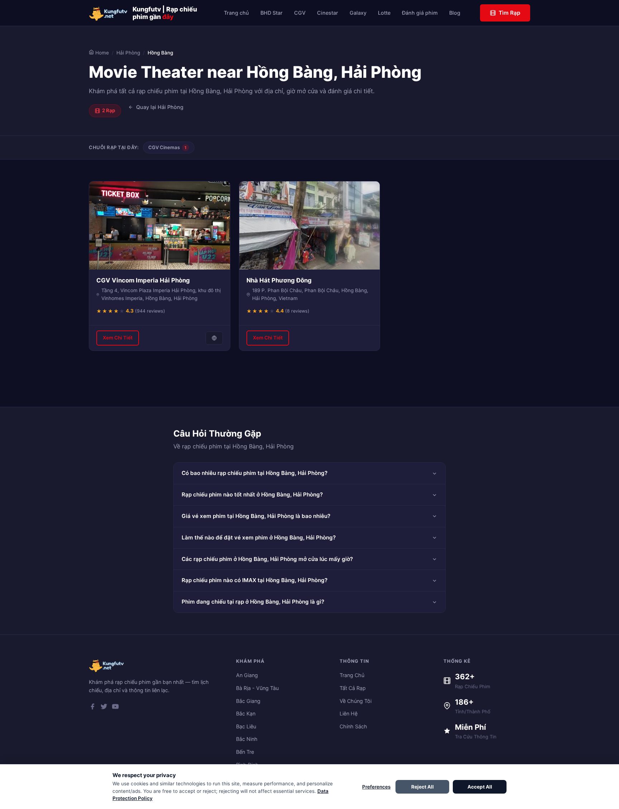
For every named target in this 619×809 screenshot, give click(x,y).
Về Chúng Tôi (355, 701)
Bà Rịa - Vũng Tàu (257, 688)
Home (101, 53)
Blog (454, 13)
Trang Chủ (352, 675)
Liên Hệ (349, 713)
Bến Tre (245, 752)
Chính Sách (353, 726)
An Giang (247, 675)
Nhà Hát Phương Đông (279, 280)
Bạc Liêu (246, 726)
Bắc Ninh (247, 739)
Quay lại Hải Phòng (159, 107)
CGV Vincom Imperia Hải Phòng (143, 280)
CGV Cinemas (167, 147)
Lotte (384, 13)
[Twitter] (103, 708)
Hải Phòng (128, 53)
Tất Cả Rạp (353, 688)
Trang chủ (236, 13)
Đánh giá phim (420, 13)
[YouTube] (115, 708)
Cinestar (327, 13)
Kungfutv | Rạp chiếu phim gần (165, 12)
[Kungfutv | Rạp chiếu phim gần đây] (108, 13)
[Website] (214, 338)
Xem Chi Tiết (118, 338)
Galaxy (358, 13)
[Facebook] (92, 708)
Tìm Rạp (509, 12)
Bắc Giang (248, 701)
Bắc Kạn (245, 713)
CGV (300, 13)
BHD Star (271, 13)
